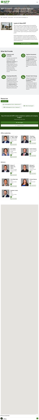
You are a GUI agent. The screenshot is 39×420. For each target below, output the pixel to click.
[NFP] (5, 2)
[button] (37, 418)
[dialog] (1, 418)
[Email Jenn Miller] (11, 155)
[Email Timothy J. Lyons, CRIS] (30, 141)
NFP (1, 17)
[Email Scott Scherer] (30, 154)
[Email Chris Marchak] (11, 184)
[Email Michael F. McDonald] (30, 172)
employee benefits (12, 84)
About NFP (5, 17)
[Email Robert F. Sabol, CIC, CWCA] (11, 173)
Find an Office (10, 17)
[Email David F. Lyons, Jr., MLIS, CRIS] (11, 142)
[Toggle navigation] (37, 2)
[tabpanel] (19, 105)
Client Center (4, 101)
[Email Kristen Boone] (30, 183)
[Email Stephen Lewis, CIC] (11, 197)
